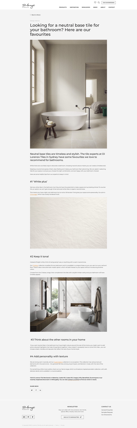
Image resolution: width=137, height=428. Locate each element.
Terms (57, 425)
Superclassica (58, 362)
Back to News (36, 15)
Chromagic (33, 194)
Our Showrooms (108, 2)
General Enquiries (107, 410)
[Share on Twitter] (32, 390)
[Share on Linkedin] (40, 390)
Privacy (62, 425)
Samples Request (107, 412)
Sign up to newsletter (71, 417)
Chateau (35, 265)
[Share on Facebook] (36, 390)
